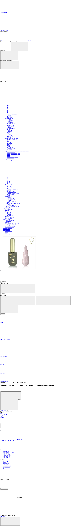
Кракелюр (9, 137)
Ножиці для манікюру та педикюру (13, 153)
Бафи (8, 161)
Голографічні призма (11, 128)
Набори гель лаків (10, 125)
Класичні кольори (10, 126)
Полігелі (8, 141)
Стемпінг (9, 174)
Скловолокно (9, 149)
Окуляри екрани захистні (11, 205)
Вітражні (8, 129)
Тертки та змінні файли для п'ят (13, 193)
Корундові (9, 115)
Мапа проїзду (2, 516)
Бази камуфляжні (10, 120)
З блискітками (9, 130)
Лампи (8, 107)
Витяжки (8, 108)
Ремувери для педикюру (11, 192)
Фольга (8, 178)
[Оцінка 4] (61, 300)
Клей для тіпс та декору (11, 201)
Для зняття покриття (11, 112)
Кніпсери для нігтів (10, 158)
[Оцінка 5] (9, 309)
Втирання (9, 176)
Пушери (8, 155)
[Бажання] (37, 76)
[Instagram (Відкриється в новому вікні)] (8, 39)
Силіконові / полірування (12, 114)
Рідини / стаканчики (11, 148)
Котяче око (9, 127)
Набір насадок (9, 110)
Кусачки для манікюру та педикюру (13, 154)
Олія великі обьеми (10, 183)
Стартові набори (6, 102)
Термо (8, 133)
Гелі (8, 140)
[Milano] (2, 270)
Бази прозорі (9, 119)
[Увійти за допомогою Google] (26, 288)
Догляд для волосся (6, 230)
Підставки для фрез (10, 111)
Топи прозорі (9, 121)
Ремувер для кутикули (11, 198)
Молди (8, 146)
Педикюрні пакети (10, 194)
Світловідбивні (10, 131)
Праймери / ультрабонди (11, 123)
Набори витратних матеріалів (12, 160)
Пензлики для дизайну (11, 170)
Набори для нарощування (12, 139)
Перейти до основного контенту (6, 0)
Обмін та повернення (33, 2)
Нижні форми (9, 144)
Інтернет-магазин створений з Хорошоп (7, 440)
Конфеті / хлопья (10, 135)
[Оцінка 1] (9, 300)
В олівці (8, 180)
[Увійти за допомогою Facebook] (9, 288)
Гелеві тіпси (9, 142)
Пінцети (8, 156)
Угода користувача (40, 2)
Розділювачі (9, 195)
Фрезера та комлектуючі (11, 106)
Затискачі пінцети (10, 150)
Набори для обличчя (6, 229)
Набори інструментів (11, 152)
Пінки (8, 202)
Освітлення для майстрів (7, 228)
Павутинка (9, 175)
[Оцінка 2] (26, 300)
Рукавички (9, 204)
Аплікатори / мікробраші (11, 166)
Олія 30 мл (9, 182)
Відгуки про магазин (10, 2)
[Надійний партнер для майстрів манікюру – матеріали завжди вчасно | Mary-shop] (5, 427)
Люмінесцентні (10, 136)
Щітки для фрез (10, 117)
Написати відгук (3, 389)
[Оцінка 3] (44, 300)
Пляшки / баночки (10, 186)
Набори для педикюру (11, 191)
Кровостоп (9, 200)
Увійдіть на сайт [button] (3, 410)
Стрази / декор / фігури (11, 171)
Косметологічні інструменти (12, 157)
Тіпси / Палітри (10, 185)
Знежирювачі (9, 197)
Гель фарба (9, 173)
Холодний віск (10, 215)
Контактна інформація (25, 2)
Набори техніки (10, 105)
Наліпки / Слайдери (10, 172)
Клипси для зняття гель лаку (12, 189)
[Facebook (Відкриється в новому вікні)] (25, 39)
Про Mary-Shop (3, 2)
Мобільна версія (20, 439)
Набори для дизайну (11, 168)
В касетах (9, 212)
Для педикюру (9, 116)
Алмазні (8, 113)
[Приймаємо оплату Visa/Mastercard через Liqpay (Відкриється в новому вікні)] (9, 430)
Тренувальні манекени (11, 187)
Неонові (8, 132)
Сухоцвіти (9, 177)
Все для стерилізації (6, 219)
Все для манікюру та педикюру (8, 103)
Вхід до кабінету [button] (6, 461)
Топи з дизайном (10, 122)
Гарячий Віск (9, 214)
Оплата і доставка (17, 2)
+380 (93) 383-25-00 (4, 12)
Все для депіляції (6, 208)
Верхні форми (9, 143)
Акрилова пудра (10, 147)
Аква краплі (9, 169)
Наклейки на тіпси (10, 188)
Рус (3, 70)
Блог (45, 2)
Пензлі (8, 145)
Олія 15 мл (9, 181)
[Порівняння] (9, 55)
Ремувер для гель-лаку (11, 199)
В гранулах (9, 213)
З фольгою (9, 134)
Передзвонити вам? (4, 31)
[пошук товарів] (19, 46)
